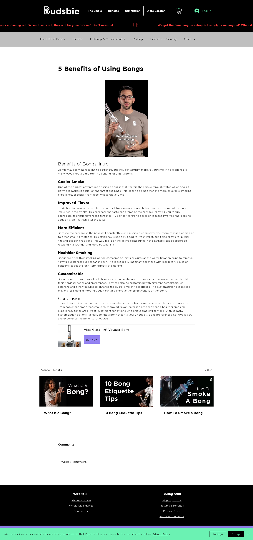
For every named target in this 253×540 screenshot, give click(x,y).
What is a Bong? (57, 413)
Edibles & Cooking (163, 39)
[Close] (248, 534)
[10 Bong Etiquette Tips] (127, 391)
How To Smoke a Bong (183, 413)
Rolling (138, 39)
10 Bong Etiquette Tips (123, 413)
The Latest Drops (52, 39)
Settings (217, 534)
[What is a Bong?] (66, 391)
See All (209, 369)
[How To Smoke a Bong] (187, 391)
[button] (179, 11)
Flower (77, 39)
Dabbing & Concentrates (107, 39)
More (188, 39)
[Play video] (126, 118)
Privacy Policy (161, 534)
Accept (236, 534)
